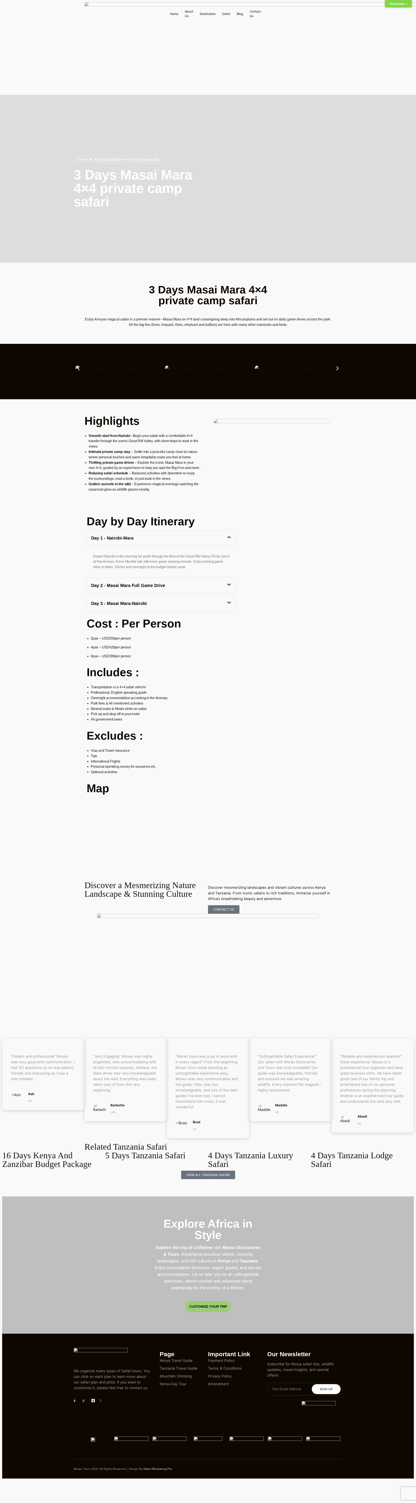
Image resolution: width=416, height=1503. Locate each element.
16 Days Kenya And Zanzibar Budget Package (46, 1160)
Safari (226, 14)
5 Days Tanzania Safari (145, 1155)
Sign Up (326, 1389)
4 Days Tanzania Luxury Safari (250, 1160)
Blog (240, 14)
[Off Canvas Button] (250, 5)
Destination (208, 14)
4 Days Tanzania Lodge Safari (352, 1160)
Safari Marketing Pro (157, 1469)
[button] (78, 368)
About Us (189, 14)
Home (174, 14)
